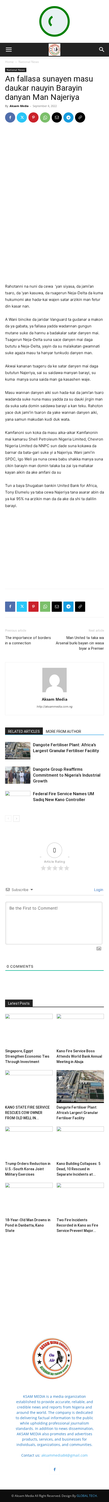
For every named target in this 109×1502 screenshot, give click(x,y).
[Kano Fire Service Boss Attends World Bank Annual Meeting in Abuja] (80, 1030)
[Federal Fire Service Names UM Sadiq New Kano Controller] (17, 799)
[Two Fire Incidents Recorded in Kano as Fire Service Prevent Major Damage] (80, 1199)
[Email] (57, 117)
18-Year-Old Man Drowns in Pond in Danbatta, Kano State (27, 1225)
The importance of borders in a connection (28, 640)
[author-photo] (54, 692)
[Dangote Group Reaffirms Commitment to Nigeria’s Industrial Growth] (17, 775)
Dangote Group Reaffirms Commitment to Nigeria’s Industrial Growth (66, 775)
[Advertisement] (54, 246)
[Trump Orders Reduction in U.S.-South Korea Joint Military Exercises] (29, 1142)
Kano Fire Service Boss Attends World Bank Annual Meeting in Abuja (79, 1056)
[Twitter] (22, 117)
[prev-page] (8, 818)
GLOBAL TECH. (87, 1496)
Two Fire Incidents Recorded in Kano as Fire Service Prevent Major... (77, 1225)
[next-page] (16, 818)
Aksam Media (19, 106)
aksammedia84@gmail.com (64, 1455)
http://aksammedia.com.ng (54, 706)
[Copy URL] (80, 117)
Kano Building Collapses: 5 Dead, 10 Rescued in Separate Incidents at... (78, 1169)
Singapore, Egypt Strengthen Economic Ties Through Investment (27, 1056)
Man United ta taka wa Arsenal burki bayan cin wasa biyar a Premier (80, 643)
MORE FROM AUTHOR (63, 731)
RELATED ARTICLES (24, 731)
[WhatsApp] (45, 117)
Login (98, 889)
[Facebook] (10, 117)
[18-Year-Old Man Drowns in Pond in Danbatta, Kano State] (29, 1199)
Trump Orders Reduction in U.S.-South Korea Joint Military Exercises (27, 1169)
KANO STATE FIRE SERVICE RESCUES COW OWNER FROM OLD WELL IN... (27, 1112)
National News (29, 62)
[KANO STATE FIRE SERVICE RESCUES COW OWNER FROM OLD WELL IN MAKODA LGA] (29, 1086)
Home (9, 62)
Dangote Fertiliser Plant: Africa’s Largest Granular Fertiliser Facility (77, 1112)
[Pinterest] (33, 117)
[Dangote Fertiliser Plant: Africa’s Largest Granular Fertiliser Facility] (17, 751)
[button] (9, 50)
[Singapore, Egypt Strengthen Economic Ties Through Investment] (29, 1030)
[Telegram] (68, 117)
